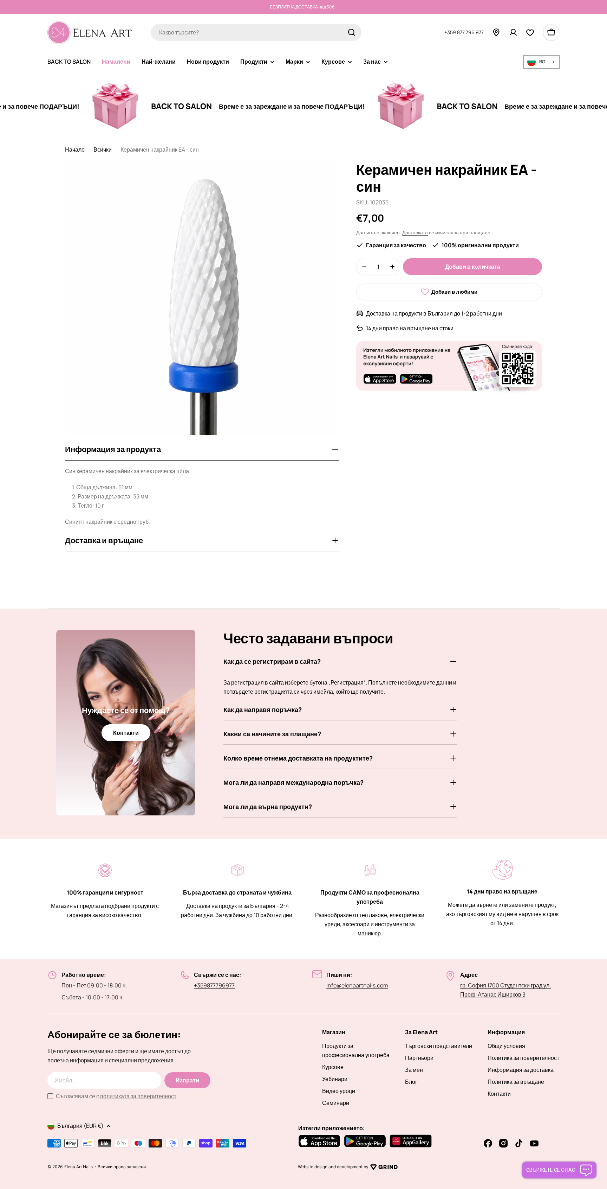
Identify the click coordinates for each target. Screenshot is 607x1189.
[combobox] (256, 32)
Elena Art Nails (78, 1166)
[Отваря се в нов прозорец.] (384, 1167)
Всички (102, 149)
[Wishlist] (530, 32)
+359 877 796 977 (464, 32)
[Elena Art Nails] (83, 106)
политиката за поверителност (138, 1096)
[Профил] (513, 32)
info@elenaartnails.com (357, 985)
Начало (75, 149)
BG (542, 61)
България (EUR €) (80, 1126)
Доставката (415, 232)
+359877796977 (214, 985)
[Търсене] (351, 32)
